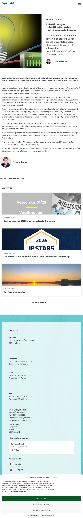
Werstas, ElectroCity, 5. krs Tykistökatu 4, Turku (20, 376)
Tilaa (16, 450)
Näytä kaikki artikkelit (14, 178)
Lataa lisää (40, 302)
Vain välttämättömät (41, 504)
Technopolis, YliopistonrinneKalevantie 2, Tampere (20, 362)
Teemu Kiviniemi (61, 61)
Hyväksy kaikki (41, 498)
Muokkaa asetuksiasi (41, 510)
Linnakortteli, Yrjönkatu (18, 396)
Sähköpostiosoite (18, 444)
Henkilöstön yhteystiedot (19, 420)
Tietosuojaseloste (48, 515)
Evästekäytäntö (33, 515)
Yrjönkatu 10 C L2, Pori (18, 399)
